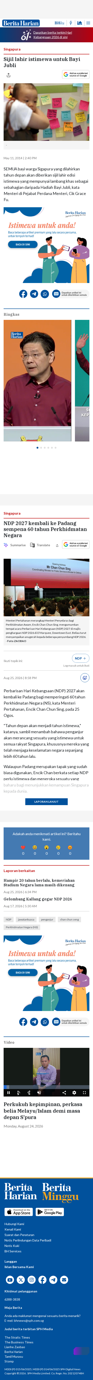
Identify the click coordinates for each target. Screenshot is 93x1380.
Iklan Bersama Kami (19, 1267)
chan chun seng (69, 919)
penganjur (47, 919)
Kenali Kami (13, 1229)
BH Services (13, 1251)
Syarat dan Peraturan (19, 1235)
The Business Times (19, 1342)
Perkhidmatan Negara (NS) (22, 927)
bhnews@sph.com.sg (29, 1320)
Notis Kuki (12, 1246)
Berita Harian (14, 1352)
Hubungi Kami (14, 1224)
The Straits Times (17, 1337)
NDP (8, 919)
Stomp (9, 1361)
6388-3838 (12, 1299)
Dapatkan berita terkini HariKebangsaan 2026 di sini (52, 34)
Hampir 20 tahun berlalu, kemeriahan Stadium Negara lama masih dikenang (39, 882)
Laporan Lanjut (46, 801)
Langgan (11, 1261)
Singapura (12, 49)
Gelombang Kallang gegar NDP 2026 (38, 899)
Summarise (17, 545)
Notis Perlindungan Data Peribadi (28, 1240)
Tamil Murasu (14, 1356)
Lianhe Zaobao (15, 1347)
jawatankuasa (26, 919)
